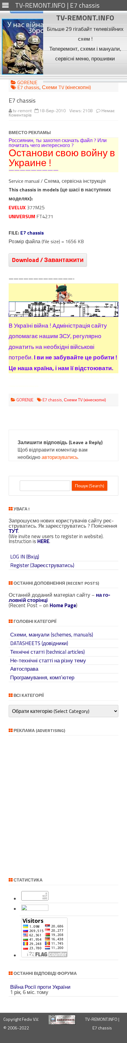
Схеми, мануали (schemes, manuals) (51, 635)
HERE (43, 541)
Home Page (63, 605)
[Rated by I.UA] (34, 909)
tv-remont (22, 110)
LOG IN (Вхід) (24, 557)
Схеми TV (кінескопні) (66, 87)
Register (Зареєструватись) (42, 565)
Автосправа (24, 669)
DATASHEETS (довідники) (39, 643)
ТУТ (13, 531)
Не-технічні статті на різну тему (48, 660)
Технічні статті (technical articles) (47, 652)
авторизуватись (60, 457)
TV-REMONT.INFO (85, 17)
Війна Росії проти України (40, 987)
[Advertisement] (85, 72)
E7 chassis (28, 87)
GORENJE (27, 82)
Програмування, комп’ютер (42, 677)
